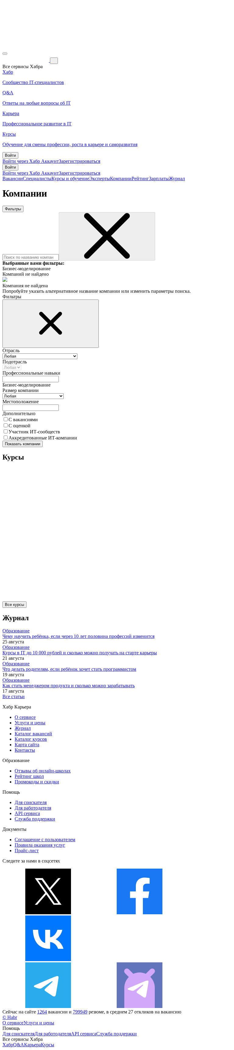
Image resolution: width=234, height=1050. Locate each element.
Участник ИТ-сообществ (34, 431)
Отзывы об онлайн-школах (43, 770)
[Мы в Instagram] (139, 959)
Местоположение (20, 401)
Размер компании (20, 390)
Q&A (18, 1044)
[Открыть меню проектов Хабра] (4, 53)
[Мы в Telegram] (48, 1006)
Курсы (47, 1044)
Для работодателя (33, 807)
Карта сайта (27, 744)
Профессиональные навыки (31, 373)
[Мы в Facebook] (139, 912)
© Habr (9, 1017)
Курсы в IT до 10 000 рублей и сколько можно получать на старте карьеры (79, 652)
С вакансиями (23, 419)
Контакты (25, 750)
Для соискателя (31, 802)
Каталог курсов (31, 739)
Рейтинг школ (29, 776)
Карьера (32, 1044)
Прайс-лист (27, 850)
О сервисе (25, 717)
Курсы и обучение (70, 178)
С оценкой (19, 425)
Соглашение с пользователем (45, 839)
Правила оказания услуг (40, 845)
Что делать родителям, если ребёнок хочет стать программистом (69, 669)
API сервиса (27, 813)
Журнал (177, 178)
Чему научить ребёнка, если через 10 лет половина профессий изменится (78, 636)
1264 (42, 1011)
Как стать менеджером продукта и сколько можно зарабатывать (68, 685)
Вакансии (12, 178)
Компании (121, 178)
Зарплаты (159, 178)
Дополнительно (18, 413)
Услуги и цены (30, 722)
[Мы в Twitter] (48, 912)
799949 (80, 1011)
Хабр (7, 1044)
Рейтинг (140, 178)
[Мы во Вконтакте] (48, 959)
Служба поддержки (35, 818)
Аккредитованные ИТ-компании (43, 437)
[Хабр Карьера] (26, 60)
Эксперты (99, 178)
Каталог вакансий (33, 733)
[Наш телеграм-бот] (139, 1006)
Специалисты (37, 178)
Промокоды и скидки (37, 781)
